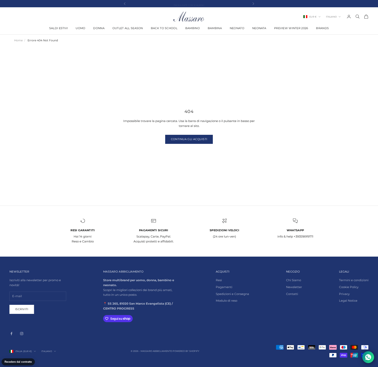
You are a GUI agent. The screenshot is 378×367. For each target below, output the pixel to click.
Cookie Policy (349, 287)
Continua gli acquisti (189, 139)
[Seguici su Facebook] (11, 334)
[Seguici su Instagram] (22, 334)
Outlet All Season (127, 28)
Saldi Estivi (58, 28)
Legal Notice (348, 300)
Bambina (215, 28)
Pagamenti (224, 287)
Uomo (80, 28)
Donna (98, 28)
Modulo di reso (226, 300)
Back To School (164, 28)
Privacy (344, 294)
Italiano (331, 16)
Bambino (192, 28)
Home (18, 40)
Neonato (237, 28)
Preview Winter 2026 (291, 28)
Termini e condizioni (354, 280)
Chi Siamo (293, 280)
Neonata (259, 28)
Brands (322, 28)
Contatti (292, 294)
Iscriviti (21, 309)
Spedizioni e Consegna (232, 294)
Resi (219, 280)
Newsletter (294, 287)
